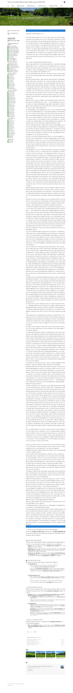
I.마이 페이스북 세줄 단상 (12, 58)
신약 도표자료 (10, 129)
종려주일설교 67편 (11, 97)
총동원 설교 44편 (11, 77)
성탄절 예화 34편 (11, 113)
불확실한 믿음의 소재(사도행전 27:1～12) (33, 639)
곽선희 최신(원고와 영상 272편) (13, 65)
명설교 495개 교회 (11, 134)
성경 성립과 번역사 (11, 127)
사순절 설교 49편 (11, 94)
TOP (64, 684)
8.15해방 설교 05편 (11, 106)
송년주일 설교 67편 (11, 116)
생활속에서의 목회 (11, 123)
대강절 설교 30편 (11, 110)
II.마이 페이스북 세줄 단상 (12, 59)
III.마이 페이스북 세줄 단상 (12, 61)
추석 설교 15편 (11, 108)
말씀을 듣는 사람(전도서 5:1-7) (32, 644)
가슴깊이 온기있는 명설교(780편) (13, 52)
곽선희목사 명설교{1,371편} (12, 64)
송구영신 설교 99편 (11, 115)
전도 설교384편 (11, 75)
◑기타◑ (28, 637)
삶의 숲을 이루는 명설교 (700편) (13, 48)
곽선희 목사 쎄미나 (11, 68)
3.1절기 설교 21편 (11, 92)
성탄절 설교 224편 (11, 112)
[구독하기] (71, 347)
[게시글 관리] (31, 632)
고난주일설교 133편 (11, 95)
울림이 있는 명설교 (20, 5)
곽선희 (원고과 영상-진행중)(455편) (14, 67)
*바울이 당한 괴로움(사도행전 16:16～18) (33, 643)
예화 (61, 5)
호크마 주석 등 (10, 137)
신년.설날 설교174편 (11, 91)
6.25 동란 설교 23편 (11, 105)
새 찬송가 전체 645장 (11, 133)
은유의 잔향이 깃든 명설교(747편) (13, 50)
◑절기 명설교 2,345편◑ (12, 90)
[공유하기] (30, 632)
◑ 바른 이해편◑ (11, 118)
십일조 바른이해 (11, 57)
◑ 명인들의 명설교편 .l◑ (12, 62)
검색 (62, 2)
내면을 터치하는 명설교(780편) (13, 47)
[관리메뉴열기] (71, 345)
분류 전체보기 (11, 38)
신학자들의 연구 (11, 125)
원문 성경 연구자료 (11, 121)
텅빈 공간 (10, 142)
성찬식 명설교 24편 (11, 78)
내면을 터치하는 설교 (31, 5)
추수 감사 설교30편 (11, 109)
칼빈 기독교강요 (11, 126)
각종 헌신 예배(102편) (12, 88)
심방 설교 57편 (11, 81)
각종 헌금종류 (10, 136)
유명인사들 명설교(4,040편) (13, 69)
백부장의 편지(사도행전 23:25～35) (32, 642)
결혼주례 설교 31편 (11, 84)
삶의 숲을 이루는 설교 (42, 5)
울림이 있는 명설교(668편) (12, 46)
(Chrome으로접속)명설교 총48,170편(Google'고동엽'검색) (26, 2)
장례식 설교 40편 (11, 87)
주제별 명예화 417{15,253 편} (13, 71)
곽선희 (13, 5)
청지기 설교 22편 (11, 82)
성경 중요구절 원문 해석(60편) (13, 55)
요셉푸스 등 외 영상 (11, 130)
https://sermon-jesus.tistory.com (34, 667)
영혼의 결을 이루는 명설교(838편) (13, 51)
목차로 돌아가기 (45, 30)
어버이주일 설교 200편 (12, 102)
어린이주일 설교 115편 (12, 101)
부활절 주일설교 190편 (12, 98)
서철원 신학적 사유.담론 (12, 54)
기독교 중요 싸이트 (11, 132)
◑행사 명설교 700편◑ (12, 73)
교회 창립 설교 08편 (11, 74)
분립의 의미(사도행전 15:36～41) (32, 640)
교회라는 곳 (10, 119)
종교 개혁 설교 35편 (11, 85)
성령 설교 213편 (11, 104)
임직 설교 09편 (11, 80)
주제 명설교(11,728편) (53, 5)
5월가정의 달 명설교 (11, 99)
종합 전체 (32, 637)
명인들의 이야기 (11, 122)
